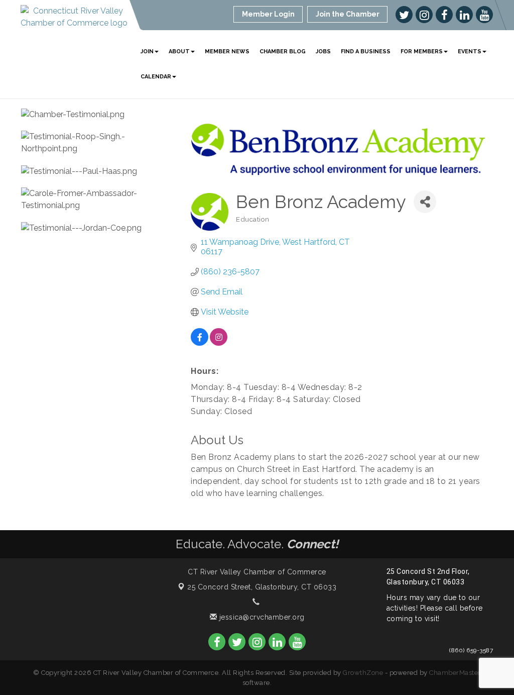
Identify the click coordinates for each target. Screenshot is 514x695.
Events (469, 51)
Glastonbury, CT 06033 (261, 587)
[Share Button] (425, 201)
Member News (227, 51)
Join (147, 51)
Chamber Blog (283, 51)
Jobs (323, 51)
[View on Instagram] (218, 343)
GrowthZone (363, 672)
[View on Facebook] (199, 343)
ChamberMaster (455, 672)
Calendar (156, 76)
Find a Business (366, 51)
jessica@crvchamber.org (261, 617)
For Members (422, 51)
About (179, 51)
